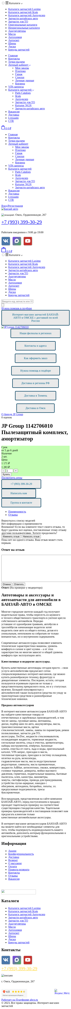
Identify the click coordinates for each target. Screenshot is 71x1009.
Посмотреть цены (11, 477)
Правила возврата (18, 869)
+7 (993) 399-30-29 (21, 222)
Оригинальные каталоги (22, 24)
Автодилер (21, 99)
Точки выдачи (16, 61)
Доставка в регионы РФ (35, 383)
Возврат (13, 860)
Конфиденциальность (21, 853)
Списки (19, 77)
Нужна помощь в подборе (16, 308)
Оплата (12, 866)
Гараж (18, 74)
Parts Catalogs (23, 92)
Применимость (17, 511)
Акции (12, 850)
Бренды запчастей (18, 49)
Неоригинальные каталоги (24, 27)
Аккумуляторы (17, 30)
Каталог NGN (23, 105)
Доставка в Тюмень (35, 395)
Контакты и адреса (35, 345)
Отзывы (13, 514)
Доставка (13, 114)
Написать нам (19, 493)
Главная (13, 55)
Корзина (20, 83)
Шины (12, 43)
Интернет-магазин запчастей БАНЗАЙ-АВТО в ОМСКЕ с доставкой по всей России (35, 317)
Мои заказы (22, 67)
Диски (12, 46)
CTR (11, 120)
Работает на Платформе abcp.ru (19, 999)
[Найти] (2, 305)
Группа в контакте (21, 502)
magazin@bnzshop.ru (25, 975)
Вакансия (13, 111)
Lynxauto (13, 117)
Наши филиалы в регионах (36, 333)
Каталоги (14, 3)
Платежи (20, 71)
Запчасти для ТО (18, 21)
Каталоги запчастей (24, 9)
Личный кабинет (18, 64)
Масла (12, 34)
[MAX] (16, 241)
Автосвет (13, 40)
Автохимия (15, 37)
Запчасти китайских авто (23, 18)
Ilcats (18, 96)
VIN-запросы (16, 86)
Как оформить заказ (35, 358)
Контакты (14, 58)
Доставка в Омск (35, 408)
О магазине (15, 863)
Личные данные (24, 80)
